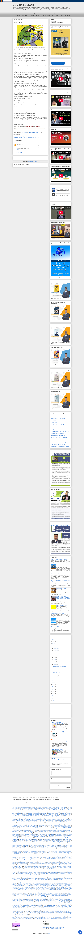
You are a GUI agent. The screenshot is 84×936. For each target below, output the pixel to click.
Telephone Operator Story (47, 907)
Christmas (57, 821)
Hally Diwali (68, 847)
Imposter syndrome (57, 856)
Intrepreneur (57, 861)
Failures (26, 840)
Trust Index (27, 911)
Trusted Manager (45, 911)
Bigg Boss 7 (57, 814)
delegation (54, 831)
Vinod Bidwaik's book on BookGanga (58, 442)
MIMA (16, 877)
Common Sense (17, 824)
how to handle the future (18, 852)
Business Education (52, 816)
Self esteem (20, 137)
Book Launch (14, 815)
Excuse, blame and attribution (62, 618)
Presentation (34, 889)
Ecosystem (18, 835)
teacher (25, 907)
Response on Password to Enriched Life (58, 895)
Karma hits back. (48, 863)
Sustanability (40, 906)
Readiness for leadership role (47, 893)
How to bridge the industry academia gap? (65, 851)
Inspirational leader (28, 859)
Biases (50, 814)
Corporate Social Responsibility (65, 826)
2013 (53, 691)
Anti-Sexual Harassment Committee (66, 809)
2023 (53, 643)
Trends (13, 911)
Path (69, 883)
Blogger (49, 933)
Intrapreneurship (50, 861)
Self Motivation (19, 900)
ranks (17, 893)
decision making (15, 831)
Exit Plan (30, 839)
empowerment (58, 836)
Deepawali (49, 831)
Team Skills (32, 907)
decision (68, 830)
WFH (53, 916)
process (62, 889)
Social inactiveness (51, 902)
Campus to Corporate (36, 818)
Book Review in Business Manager (25, 815)
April (55, 662)
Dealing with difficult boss (62, 830)
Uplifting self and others (22, 913)
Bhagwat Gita (44, 814)
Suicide (31, 906)
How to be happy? (54, 851)
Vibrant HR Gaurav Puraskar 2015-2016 (61, 913)
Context (61, 825)
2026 (53, 637)
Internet (22, 861)
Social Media (67, 902)
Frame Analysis (45, 842)
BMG (69, 814)
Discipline (17, 834)
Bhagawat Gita (38, 814)
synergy (58, 906)
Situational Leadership (65, 901)
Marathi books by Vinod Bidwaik (33, 874)
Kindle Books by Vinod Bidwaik (57, 426)
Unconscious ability (37, 912)
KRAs (29, 864)
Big (52, 814)
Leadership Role (26, 867)
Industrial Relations (47, 857)
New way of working (53, 879)
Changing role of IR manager (52, 820)
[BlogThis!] (15, 134)
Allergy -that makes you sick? (58, 759)
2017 (53, 684)
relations (34, 894)
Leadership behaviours (28, 866)
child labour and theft (32, 821)
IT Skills (36, 862)
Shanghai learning (16, 901)
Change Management (20, 820)
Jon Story (21, 863)
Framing (49, 842)
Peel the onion (26, 884)
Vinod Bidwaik (52, 926)
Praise (30, 889)
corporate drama (57, 826)
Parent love (19, 883)
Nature (57, 878)
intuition (69, 861)
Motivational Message (59, 877)
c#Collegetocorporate (15, 818)
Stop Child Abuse (16, 905)
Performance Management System (64, 885)
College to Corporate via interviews (37, 822)
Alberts (13, 809)
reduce (22, 894)
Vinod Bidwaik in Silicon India (57, 439)
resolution (37, 895)
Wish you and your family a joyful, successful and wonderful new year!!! (60, 581)
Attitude (25, 812)
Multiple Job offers (25, 878)
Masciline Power (51, 874)
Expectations (55, 839)
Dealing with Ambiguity (52, 830)
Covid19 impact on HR (57, 827)
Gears (53, 845)
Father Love (66, 840)
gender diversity (61, 845)
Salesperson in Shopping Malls (57, 613)
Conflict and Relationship (32, 825)
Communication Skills (43, 824)
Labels (50, 864)
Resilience (29, 895)
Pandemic (14, 883)
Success (23, 906)
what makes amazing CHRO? (62, 916)
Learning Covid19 (19, 868)
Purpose (38, 892)
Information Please (37, 858)
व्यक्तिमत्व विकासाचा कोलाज (54, 918)
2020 (53, 679)
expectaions (41, 839)
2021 (53, 646)
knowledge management (22, 864)
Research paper (17, 895)
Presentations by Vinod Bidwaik (21, 15)
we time (17, 916)
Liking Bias (42, 871)
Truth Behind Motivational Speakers (57, 911)
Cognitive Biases (26, 822)
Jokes (17, 863)
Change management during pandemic (31, 820)
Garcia (45, 845)
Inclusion (69, 856)
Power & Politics (24, 889)
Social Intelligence (60, 902)
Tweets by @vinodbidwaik (56, 780)
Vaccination (29, 913)
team (28, 907)
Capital (42, 818)
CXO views (31, 830)
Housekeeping (41, 851)
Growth (21, 847)
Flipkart (31, 126)
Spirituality (60, 904)
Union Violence (59, 912)
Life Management (22, 871)
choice (38, 821)
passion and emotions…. (47, 883)
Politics (62, 888)
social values (30, 904)
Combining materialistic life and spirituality (53, 822)
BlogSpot (66, 814)
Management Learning (53, 872)
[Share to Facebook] (18, 134)
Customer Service (19, 830)
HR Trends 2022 (45, 853)
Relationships (48, 894)
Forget (32, 842)
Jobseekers (58, 862)
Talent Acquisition (64, 906)
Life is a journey (69, 869)
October (55, 652)
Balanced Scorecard (37, 813)
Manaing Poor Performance (61, 873)
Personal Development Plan (26, 887)
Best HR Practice (15, 814)
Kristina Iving (29, 136)
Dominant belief (47, 834)
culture (56, 828)
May (55, 661)
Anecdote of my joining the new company (42, 809)
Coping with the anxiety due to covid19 (34, 826)
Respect (48, 895)
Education (22, 835)
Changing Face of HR (43, 820)
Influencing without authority (29, 858)
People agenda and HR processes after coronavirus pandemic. (62, 884)
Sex (67, 900)
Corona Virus (50, 826)
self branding (43, 899)
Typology (31, 912)
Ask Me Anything (35, 15)
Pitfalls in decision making (34, 888)
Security (24, 899)
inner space (43, 858)
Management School (62, 872)
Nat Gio (54, 878)
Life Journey (16, 871)
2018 (53, 682)
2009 (53, 698)
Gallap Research (26, 845)
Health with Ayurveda (57, 758)
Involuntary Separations (22, 862)
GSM (24, 847)
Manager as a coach (37, 873)
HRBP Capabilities (52, 853)
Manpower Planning (15, 874)
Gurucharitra (37, 847)
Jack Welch (39, 862)
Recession (68, 893)
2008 (53, 700)
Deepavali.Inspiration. (43, 831)
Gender (56, 845)
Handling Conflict (15, 848)
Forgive (35, 842)
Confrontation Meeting (42, 825)
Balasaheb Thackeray (51, 813)
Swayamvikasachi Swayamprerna (49, 906)
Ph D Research (21, 888)
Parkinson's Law (25, 883)
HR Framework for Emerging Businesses (35, 852)
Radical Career (65, 892)
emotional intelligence (50, 835)
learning (65, 867)
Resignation (23, 895)
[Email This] (14, 134)
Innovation (48, 858)
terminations (58, 907)
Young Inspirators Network (41, 918)
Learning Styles (26, 869)
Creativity (16, 828)
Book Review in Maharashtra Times (38, 815)
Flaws (50, 841)
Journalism (25, 863)
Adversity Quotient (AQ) (49, 808)
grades (59, 846)
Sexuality (70, 900)
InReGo (62, 858)
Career (46, 818)
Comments (55, 774)
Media (18, 875)
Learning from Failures (68, 868)
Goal (24, 846)
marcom (41, 874)
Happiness (24, 136)
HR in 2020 (45, 852)
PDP (13, 884)
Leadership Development (50, 866)
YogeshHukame (55, 739)
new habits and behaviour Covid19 (41, 879)
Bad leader (30, 813)
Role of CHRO (37, 896)
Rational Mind (26, 893)
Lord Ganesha (19, 872)
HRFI (56, 853)
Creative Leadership (67, 827)
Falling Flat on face (47, 840)
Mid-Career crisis (65, 875)
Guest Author (29, 847)
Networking (69, 878)
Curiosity (13, 830)
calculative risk (29, 818)
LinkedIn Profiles (59, 871)
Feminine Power (29, 841)
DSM (63, 834)
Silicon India (37, 901)
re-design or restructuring (38, 893)
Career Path (19, 819)
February (56, 674)
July (54, 657)
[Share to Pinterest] (19, 134)
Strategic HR (33, 905)
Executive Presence (23, 839)
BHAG (26, 814)
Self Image (68, 899)
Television (54, 907)
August (55, 655)
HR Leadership (55, 852)
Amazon (28, 126)
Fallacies (37, 840)
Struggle (59, 905)
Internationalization (17, 861)
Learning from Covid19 (48, 868)
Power (19, 889)
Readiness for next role (57, 893)
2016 (53, 686)
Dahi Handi (36, 830)
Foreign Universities (26, 842)
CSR (32, 828)
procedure (58, 889)
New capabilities (31, 879)
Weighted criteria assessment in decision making (32, 916)
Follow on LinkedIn (58, 63)
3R (53, 807)
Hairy (65, 847)
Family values (54, 840)
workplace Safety (16, 918)
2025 (53, 639)
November (56, 650)
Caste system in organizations (35, 819)
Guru (33, 847)
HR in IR (49, 852)
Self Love (13, 900)
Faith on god (32, 840)
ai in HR (69, 808)
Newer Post (16, 158)
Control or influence (67, 825)
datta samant (46, 830)
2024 (53, 641)
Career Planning (26, 819)
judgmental (39, 863)
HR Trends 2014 (38, 853)
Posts (54, 772)
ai (66, 808)
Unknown (18, 143)
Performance (43, 885)
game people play (40, 845)
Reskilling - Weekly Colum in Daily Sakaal (59, 437)
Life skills (36, 871)
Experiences (61, 839)
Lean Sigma (60, 867)
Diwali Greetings (33, 834)
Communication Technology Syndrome (57, 824)
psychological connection (50, 890)
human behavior (69, 853)
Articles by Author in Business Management (60, 416)
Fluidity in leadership (57, 841)
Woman (39, 917)
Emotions (65, 835)
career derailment (52, 818)
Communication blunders (32, 824)
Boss (69, 815)
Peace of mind (20, 884)
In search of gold (64, 856)
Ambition (20, 809)
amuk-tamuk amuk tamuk (27, 809)
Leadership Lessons (62, 866)
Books (65, 815)
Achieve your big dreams (23, 808)
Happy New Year (52, 848)
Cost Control (22, 827)
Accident (16, 808)
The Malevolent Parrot (30, 137)
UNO (64, 912)
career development (62, 818)
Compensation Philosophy (17, 825)
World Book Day (22, 918)
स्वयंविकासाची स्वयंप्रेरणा (62, 918)
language (54, 864)
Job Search (53, 862)
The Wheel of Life (49, 908)
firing (47, 841)
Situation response (56, 901)
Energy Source (64, 836)
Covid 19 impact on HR (44, 827)
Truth (50, 911)
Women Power (43, 917)
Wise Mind (34, 917)
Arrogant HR (29, 810)
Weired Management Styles (47, 916)
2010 (53, 696)
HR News (60, 852)
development (19, 136)
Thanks (63, 907)
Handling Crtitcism (24, 848)
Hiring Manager (18, 851)
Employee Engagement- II (61, 588)
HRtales (63, 853)
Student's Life (64, 905)
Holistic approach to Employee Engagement (30, 851)
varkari (52, 913)
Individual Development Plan (33, 857)
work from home (49, 917)
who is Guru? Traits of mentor (20, 917)
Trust (17, 911)
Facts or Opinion (21, 840)
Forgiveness (39, 842)
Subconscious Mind (16, 906)
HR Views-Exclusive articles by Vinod (50, 15)
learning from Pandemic (17, 869)
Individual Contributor (23, 857)
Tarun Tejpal (21, 907)
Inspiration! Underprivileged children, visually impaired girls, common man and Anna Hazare (63, 597)
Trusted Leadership (39, 911)
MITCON (38, 877)
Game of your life (33, 845)
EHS (44, 835)
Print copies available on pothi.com (58, 435)
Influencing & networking (19, 858)
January (55, 676)
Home (15, 13)
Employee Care (30, 836)
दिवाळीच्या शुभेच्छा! (60, 723)
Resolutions (43, 895)
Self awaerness (29, 899)
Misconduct (30, 877)
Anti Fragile (58, 809)
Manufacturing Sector (23, 874)
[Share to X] (16, 134)
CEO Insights (53, 420)
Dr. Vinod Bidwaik (24, 4)
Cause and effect (59, 819)
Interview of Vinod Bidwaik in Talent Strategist (60, 424)
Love (35, 872)
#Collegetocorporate (25, 807)
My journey (31, 878)
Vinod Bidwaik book (23, 914)
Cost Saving (27, 827)
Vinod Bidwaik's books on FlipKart (58, 444)
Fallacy (41, 840)
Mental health (39, 875)
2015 (53, 688)
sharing (21, 901)
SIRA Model (50, 901)
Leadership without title (52, 867)
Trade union (37, 910)
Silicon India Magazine (44, 901)
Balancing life (43, 813)
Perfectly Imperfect (37, 885)
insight (70, 858)
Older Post (44, 158)
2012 (53, 693)
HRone (60, 853)
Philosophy (27, 888)
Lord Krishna (24, 872)
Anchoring (33, 809)
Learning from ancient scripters (28, 868)
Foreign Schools (19, 842)
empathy (70, 835)
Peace (16, 884)
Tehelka (41, 907)
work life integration (63, 917)
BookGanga (37, 126)
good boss (31, 846)
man (47, 872)
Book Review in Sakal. (59, 815)
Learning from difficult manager (59, 868)
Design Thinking (68, 831)
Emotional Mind (59, 835)
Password (54, 883)
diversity (21, 834)
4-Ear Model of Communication (60, 807)
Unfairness (50, 912)
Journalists (30, 863)
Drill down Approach (58, 834)
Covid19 (50, 827)
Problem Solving (52, 889)
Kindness (65, 863)
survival (35, 906)
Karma (43, 863)
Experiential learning (68, 839)
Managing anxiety (52, 873)
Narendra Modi (49, 878)
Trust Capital (21, 911)
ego (41, 835)
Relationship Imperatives (41, 894)
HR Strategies (24, 853)
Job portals (49, 862)
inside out (65, 858)
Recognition (14, 894)
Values (48, 913)
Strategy (45, 905)
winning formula (28, 917)
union (54, 912)
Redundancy (26, 894)
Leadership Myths (19, 867)
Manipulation (68, 873)
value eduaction (36, 913)
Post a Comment (18, 152)
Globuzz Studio (19, 846)
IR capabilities (31, 862)
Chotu (41, 821)
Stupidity (69, 905)
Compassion (68, 824)
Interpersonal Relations (30, 861)
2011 (53, 695)
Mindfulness (24, 877)
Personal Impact (52, 887)
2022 (53, 645)
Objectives (32, 880)
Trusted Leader (32, 911)
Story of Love (26, 905)
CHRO (61, 821)
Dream (52, 834)
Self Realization (25, 900)
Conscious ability (49, 825)
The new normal (34, 908)
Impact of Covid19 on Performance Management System (37, 856)
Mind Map (19, 877)
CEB (63, 819)
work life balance (56, 917)
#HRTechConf (45, 807)
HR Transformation (30, 853)
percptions (26, 885)
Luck (38, 872)
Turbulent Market (67, 911)
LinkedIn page (52, 871)
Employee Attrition (24, 836)
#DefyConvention (33, 807)
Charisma (59, 820)
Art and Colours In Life (57, 749)
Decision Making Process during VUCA (27, 831)
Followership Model (65, 841)
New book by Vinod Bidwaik (19, 879)
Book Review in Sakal (49, 815)
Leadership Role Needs (35, 867)
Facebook (15, 840)
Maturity (66, 874)
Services (63, 900)
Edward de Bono (27, 835)
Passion (30, 883)
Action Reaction (35, 808)
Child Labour (26, 821)
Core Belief (45, 826)
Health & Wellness (63, 848)
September (56, 653)
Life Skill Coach (30, 871)
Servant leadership (57, 900)
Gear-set (49, 845)
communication (23, 824)
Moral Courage (43, 877)
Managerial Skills (44, 873)
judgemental (35, 863)
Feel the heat (20, 841)
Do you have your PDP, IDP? (62, 605)
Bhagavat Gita (31, 814)
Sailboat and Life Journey (58, 672)
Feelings (24, 841)
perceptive (21, 885)
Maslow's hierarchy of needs (59, 874)
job (45, 862)
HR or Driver (66, 852)
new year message (67, 879)
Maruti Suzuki (46, 874)
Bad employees (24, 813)
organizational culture (24, 882)
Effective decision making (35, 835)
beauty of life (58, 813)
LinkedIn (47, 871)
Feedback (14, 841)
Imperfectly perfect (50, 856)
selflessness (50, 900)
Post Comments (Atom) (32, 161)
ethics (62, 837)
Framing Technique (55, 842)
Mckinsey (70, 874)
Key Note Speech (60, 863)
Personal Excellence (39, 887)
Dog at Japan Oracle (40, 834)
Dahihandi (41, 830)
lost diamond (30, 872)
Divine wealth (27, 834)
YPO (48, 918)
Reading (63, 893)
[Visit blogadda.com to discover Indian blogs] (15, 930)
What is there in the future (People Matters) (60, 446)
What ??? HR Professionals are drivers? (59, 559)
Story (24, 137)
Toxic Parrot (37, 137)
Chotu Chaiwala (45, 821)
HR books (25, 852)
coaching (14, 822)
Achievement (30, 808)
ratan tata (20, 893)
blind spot (62, 814)
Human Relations (29, 854)
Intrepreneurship (64, 861)
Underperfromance (44, 912)
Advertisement (56, 808)
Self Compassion (49, 899)
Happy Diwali (44, 848)
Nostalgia (19, 880)
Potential (15, 889)
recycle (18, 894)
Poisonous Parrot (40, 136)
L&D (47, 864)
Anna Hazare (52, 809)
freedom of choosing (63, 842)
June (55, 659)
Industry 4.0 (65, 857)
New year (60, 879)
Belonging (69, 813)
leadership (18, 866)
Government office (53, 846)
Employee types (51, 836)
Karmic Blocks (54, 863)
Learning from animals (38, 868)
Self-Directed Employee (39, 900)
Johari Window (64, 862)
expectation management (48, 839)
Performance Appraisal (51, 885)
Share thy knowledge (55, 626)
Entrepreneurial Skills (39, 837)
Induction (41, 857)
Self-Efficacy (46, 900)
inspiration (14, 859)
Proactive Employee (44, 889)
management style (20, 873)
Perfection (31, 885)
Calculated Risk (22, 818)
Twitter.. (13, 912)
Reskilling (33, 895)
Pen (30, 884)
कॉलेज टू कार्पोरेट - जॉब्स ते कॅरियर (58, 731)
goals (27, 846)
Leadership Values (44, 867)
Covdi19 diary (36, 827)
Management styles (28, 873)
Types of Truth (26, 912)
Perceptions (16, 885)
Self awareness (37, 899)
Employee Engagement (39, 836)
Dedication (37, 831)
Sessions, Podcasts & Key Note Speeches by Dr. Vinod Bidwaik (33, 13)
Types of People (19, 912)
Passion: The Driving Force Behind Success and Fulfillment (62, 565)
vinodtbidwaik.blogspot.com (56, 928)
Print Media (38, 889)
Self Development (56, 899)
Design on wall (60, 750)
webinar (21, 916)
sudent (28, 906)
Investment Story (15, 862)
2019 (53, 680)
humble (46, 854)
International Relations (67, 859)
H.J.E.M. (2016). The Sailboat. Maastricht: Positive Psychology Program (51, 847)
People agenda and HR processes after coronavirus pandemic (41, 884)
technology (37, 907)
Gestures (66, 845)
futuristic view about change (16, 845)
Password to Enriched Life (62, 883)
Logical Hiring (66, 871)
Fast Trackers (60, 840)
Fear (69, 840)
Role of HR (43, 896)
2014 (53, 689)
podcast (43, 888)
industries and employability (57, 857)
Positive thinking (68, 888)
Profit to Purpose (15, 890)
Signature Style (30, 901)
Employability (16, 836)
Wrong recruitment (29, 918)
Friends (69, 842)
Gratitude (62, 846)
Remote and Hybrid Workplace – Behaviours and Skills (60, 894)
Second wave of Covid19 (17, 899)
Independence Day (15, 857)
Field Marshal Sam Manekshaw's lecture (39, 841)
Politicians (58, 888)
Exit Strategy (35, 839)
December (56, 648)
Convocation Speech (21, 826)
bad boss (19, 813)
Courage (31, 827)
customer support (25, 830)
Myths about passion (42, 878)
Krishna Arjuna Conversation (35, 864)
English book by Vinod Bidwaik (24, 837)
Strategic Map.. (39, 905)
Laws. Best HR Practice (61, 864)
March (55, 664)
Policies (53, 888)
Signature (25, 901)
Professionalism (67, 889)
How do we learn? (48, 851)
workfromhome (69, 917)
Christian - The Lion (52, 821)
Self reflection (31, 900)
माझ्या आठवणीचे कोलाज (56, 722)
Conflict (25, 825)
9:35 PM (18, 149)
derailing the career (60, 831)
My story (36, 878)
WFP (56, 916)
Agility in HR (63, 808)
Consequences (56, 825)
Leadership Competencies (38, 866)
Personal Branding (15, 887)
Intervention (40, 861)
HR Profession (15, 853)
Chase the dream (65, 820)
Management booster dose (56, 429)
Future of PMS (54, 422)
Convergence (14, 826)
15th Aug (50, 807)
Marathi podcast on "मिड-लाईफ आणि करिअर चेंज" (60, 431)
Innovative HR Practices (55, 858)
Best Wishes (22, 814)
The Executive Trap (18, 908)
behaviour (64, 813)
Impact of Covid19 (23, 856)
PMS (39, 888)
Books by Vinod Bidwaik (55, 13)
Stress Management (52, 905)
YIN (34, 918)
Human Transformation (39, 854)
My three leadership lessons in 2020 (60, 525)
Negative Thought (62, 878)
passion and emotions (37, 883)
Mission (34, 877)
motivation (50, 877)
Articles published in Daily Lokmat (58, 418)
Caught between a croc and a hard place (48, 819)
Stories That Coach (65, 15)
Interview (45, 861)
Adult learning (41, 808)
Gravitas (66, 846)
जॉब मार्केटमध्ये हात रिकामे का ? (62, 732)
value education (42, 913)
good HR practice (44, 846)
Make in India (42, 872)
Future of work (40, 843)
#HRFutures (39, 807)
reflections (30, 894)
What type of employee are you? (58, 573)
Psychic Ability (41, 890)
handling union (32, 848)
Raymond (31, 893)
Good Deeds (36, 846)
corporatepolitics (15, 827)
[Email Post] (41, 132)
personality (34, 136)
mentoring (55, 875)
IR (27, 862)
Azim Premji (14, 813)
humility (50, 854)
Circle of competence (67, 821)
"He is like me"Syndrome (16, 807)
